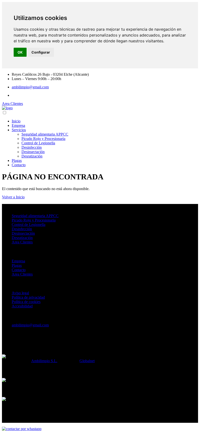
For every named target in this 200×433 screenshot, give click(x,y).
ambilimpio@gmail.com (30, 87)
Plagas (17, 160)
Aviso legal (20, 293)
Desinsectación (33, 152)
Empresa (18, 125)
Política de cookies (26, 302)
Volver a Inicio (13, 197)
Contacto (19, 165)
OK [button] (20, 52)
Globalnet (87, 361)
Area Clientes (12, 103)
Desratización (31, 156)
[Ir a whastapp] (21, 429)
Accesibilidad (22, 306)
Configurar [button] (40, 52)
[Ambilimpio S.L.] (7, 108)
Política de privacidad (28, 297)
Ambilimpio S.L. (44, 361)
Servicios (19, 130)
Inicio (16, 121)
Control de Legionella (38, 143)
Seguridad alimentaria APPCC (44, 134)
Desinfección (31, 147)
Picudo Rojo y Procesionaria (43, 139)
